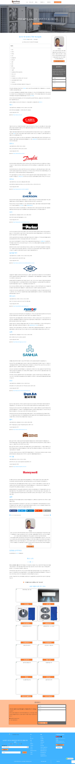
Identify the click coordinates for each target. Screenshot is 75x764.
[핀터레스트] (58, 736)
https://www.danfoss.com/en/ (19, 153)
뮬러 (12, 65)
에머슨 (13, 53)
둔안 (12, 63)
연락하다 (49, 2)
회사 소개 (31, 2)
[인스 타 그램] (61, 736)
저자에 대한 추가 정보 (59, 61)
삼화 (12, 61)
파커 (12, 55)
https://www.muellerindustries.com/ (20, 429)
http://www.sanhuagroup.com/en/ (19, 341)
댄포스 (13, 51)
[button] (13, 511)
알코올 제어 (14, 57)
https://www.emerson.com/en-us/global (20, 189)
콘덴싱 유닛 (21, 176)
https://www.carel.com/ (17, 114)
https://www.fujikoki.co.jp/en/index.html (20, 306)
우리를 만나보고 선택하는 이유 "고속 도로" (20, 78)
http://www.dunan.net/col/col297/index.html (21, 390)
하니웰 (13, 68)
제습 (14, 133)
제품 (36, 2)
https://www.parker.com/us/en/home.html (21, 222)
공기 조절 (32, 95)
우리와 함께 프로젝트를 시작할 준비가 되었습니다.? (21, 84)
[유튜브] (56, 736)
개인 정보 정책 (43, 761)
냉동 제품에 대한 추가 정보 (17, 80)
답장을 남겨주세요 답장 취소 (17, 72)
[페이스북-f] (59, 736)
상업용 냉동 (35, 139)
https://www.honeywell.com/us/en (19, 466)
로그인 (17, 553)
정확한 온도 (43, 241)
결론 (13, 70)
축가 (12, 49)
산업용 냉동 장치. (30, 205)
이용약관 (58, 761)
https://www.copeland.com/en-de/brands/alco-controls (23, 263)
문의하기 (13, 76)
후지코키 (13, 59)
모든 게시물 (30, 546)
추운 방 (25, 42)
